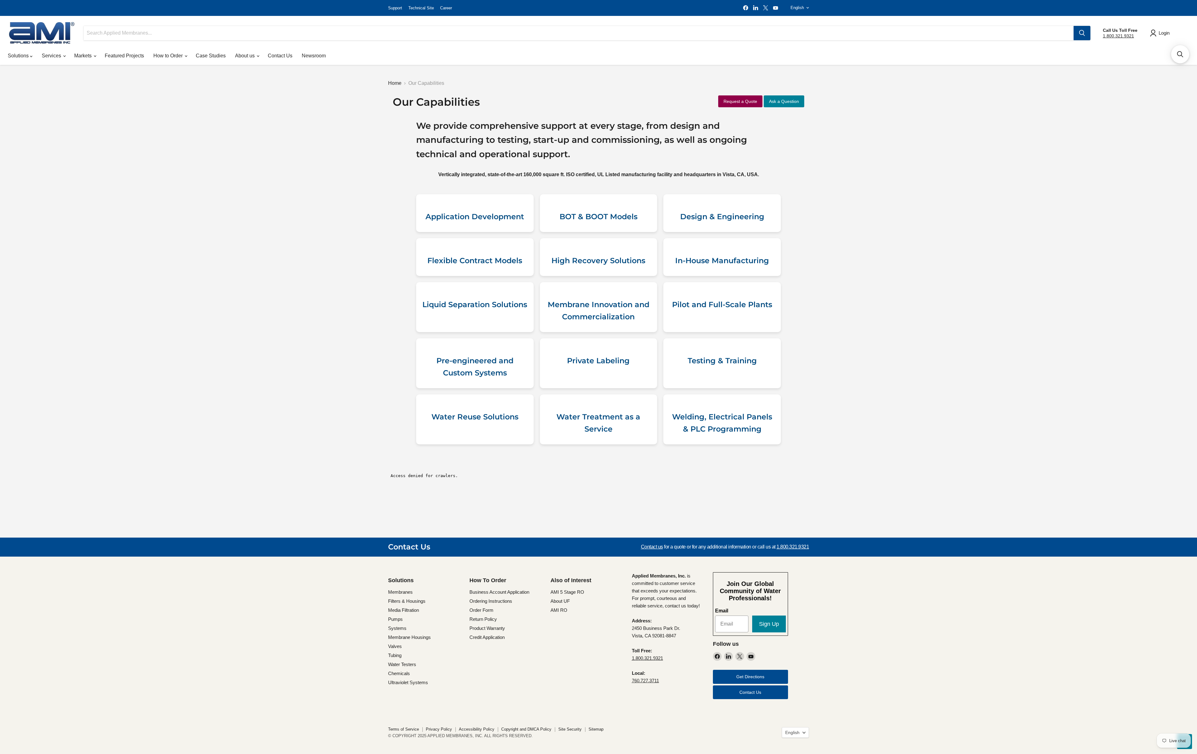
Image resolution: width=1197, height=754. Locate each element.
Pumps (395, 619)
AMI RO (558, 610)
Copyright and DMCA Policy (526, 729)
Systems (397, 628)
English (797, 7)
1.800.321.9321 (1118, 35)
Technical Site (421, 8)
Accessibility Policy (476, 729)
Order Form (481, 610)
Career (446, 8)
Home (394, 83)
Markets (83, 55)
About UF (560, 601)
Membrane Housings (409, 637)
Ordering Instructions (490, 601)
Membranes (400, 592)
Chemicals (399, 673)
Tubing (394, 655)
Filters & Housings (406, 601)
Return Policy (483, 619)
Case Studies (211, 55)
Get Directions (750, 676)
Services (52, 55)
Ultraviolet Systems (408, 682)
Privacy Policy (439, 729)
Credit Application (487, 637)
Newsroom (314, 55)
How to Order (168, 55)
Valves (395, 646)
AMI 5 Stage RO (567, 592)
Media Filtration (403, 610)
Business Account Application (499, 592)
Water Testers (402, 664)
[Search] (1082, 33)
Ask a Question (784, 101)
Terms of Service (403, 729)
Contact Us (280, 55)
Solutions (19, 55)
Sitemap (596, 729)
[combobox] (579, 33)
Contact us (652, 546)
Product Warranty (487, 628)
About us (245, 55)
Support (395, 8)
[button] (1180, 54)
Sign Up (769, 624)
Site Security (570, 729)
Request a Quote (740, 101)
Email (721, 610)
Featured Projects (124, 55)
